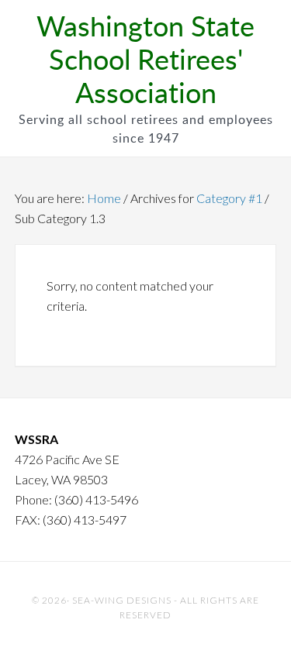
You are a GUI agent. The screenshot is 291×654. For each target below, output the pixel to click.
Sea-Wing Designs (121, 600)
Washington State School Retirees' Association (145, 59)
